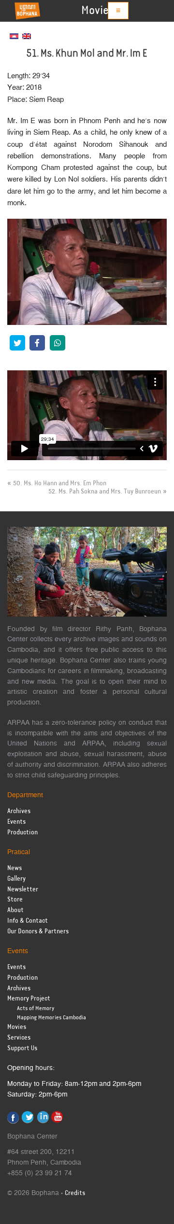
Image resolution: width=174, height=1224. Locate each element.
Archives (18, 811)
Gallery (16, 879)
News (14, 868)
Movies (97, 10)
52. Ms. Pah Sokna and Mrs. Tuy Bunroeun (104, 491)
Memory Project (28, 999)
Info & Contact (27, 921)
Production (22, 833)
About (15, 910)
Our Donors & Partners (38, 932)
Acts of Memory (35, 1008)
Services (18, 1038)
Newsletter (22, 889)
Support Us (22, 1048)
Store (15, 900)
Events (16, 822)
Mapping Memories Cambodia (51, 1017)
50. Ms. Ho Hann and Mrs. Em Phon (59, 483)
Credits (75, 1193)
